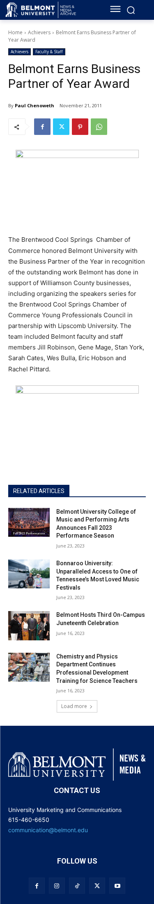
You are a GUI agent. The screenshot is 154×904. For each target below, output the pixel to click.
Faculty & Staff (49, 51)
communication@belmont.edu (48, 829)
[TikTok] (77, 886)
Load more (74, 706)
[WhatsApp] (99, 126)
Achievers (39, 32)
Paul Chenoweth (34, 105)
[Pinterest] (80, 126)
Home (15, 32)
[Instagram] (57, 886)
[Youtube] (117, 886)
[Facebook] (42, 126)
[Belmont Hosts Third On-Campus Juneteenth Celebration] (29, 625)
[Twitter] (61, 126)
